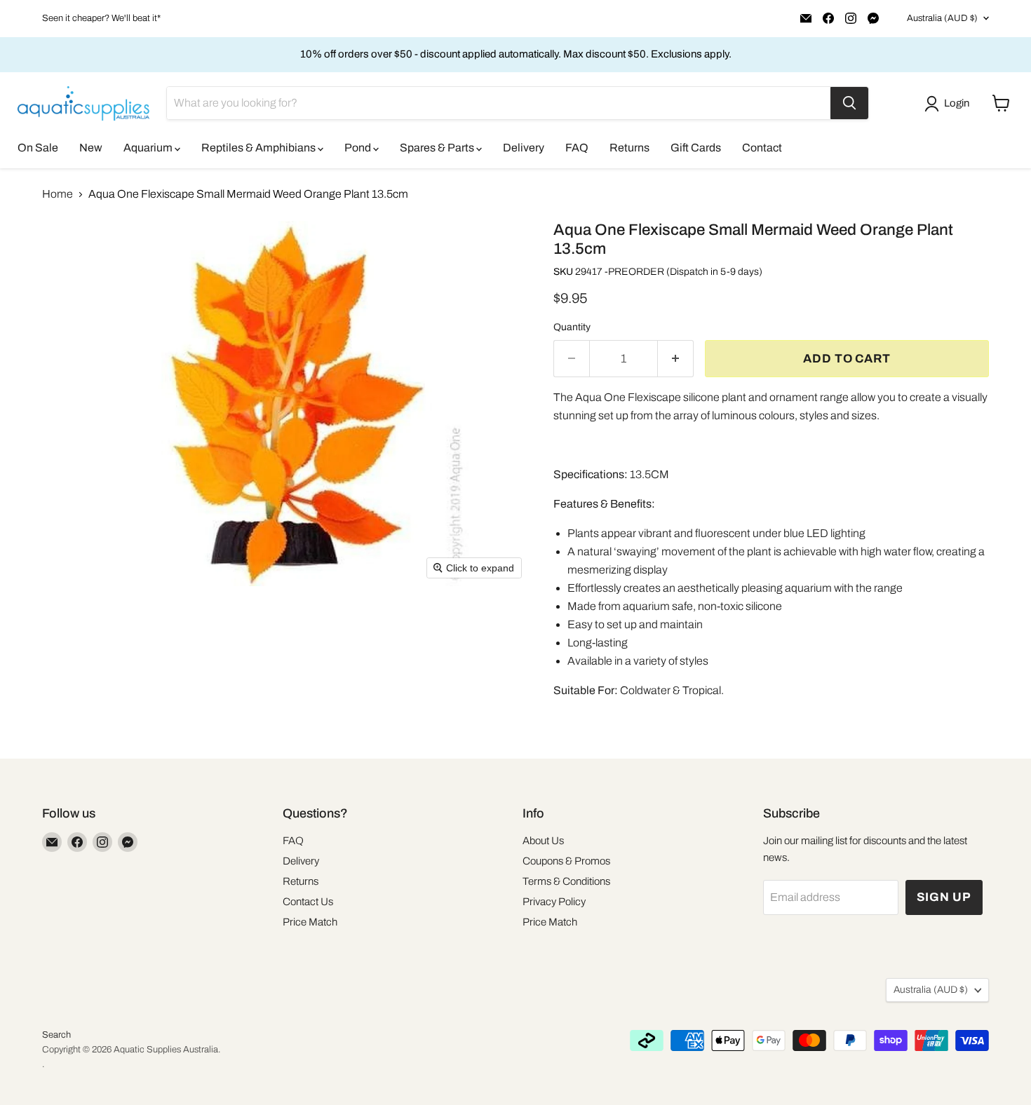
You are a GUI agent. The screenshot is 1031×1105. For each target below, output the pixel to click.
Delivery (523, 148)
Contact (762, 148)
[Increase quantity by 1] (676, 359)
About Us (543, 840)
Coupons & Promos (566, 861)
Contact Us (308, 901)
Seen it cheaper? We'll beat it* (101, 18)
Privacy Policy (554, 901)
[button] (949, 103)
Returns (629, 148)
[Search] (849, 103)
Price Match (310, 922)
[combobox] (498, 103)
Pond (358, 148)
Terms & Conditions (566, 881)
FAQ (576, 148)
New (90, 148)
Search (56, 1035)
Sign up (944, 897)
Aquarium (149, 148)
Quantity (572, 327)
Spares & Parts (438, 148)
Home (57, 194)
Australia (942, 18)
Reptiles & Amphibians (259, 148)
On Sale (38, 148)
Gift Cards (696, 148)
